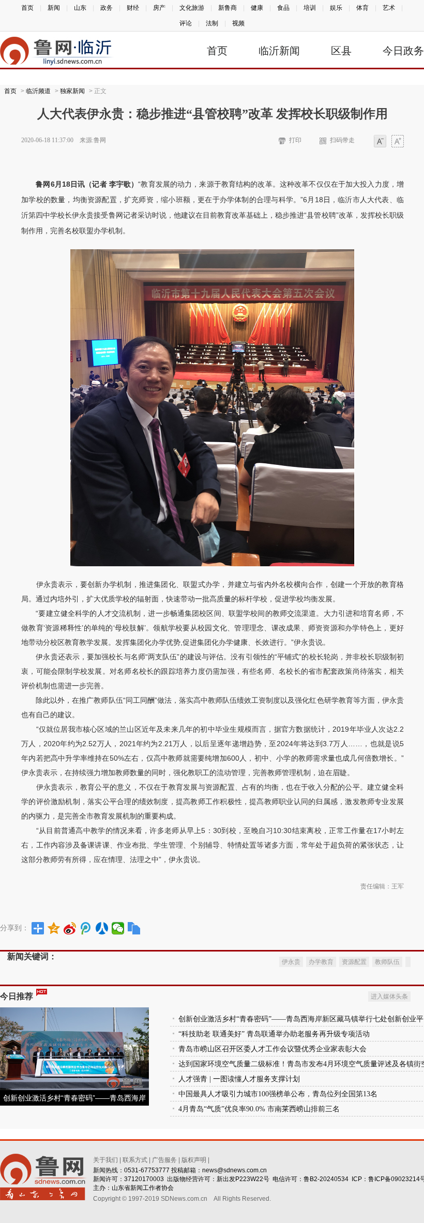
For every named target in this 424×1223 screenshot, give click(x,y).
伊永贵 (291, 961)
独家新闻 (72, 91)
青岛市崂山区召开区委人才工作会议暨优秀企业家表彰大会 (272, 1049)
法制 (212, 23)
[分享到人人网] (102, 928)
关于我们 (105, 1160)
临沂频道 (38, 91)
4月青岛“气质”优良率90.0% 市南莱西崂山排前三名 (259, 1109)
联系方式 (135, 1160)
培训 (310, 7)
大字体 (397, 142)
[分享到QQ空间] (54, 928)
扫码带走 (342, 140)
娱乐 (336, 7)
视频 (238, 23)
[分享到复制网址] (134, 928)
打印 (295, 140)
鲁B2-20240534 (326, 1179)
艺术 (389, 7)
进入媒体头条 (389, 996)
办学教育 (321, 961)
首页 (27, 7)
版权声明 (193, 1160)
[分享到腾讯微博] (86, 928)
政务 (106, 7)
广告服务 (164, 1160)
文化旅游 (191, 7)
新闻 (54, 7)
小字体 (380, 142)
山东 (80, 7)
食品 (283, 7)
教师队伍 (387, 961)
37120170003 (144, 1179)
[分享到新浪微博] (70, 928)
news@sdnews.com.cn (234, 1170)
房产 (159, 7)
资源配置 (354, 961)
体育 (362, 7)
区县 (341, 50)
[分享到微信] (118, 928)
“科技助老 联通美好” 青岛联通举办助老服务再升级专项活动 (274, 1034)
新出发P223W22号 (243, 1179)
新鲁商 (227, 7)
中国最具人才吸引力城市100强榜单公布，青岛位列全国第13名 (277, 1094)
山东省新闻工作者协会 (143, 1187)
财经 (133, 7)
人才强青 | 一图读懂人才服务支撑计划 (239, 1079)
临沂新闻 (279, 50)
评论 (185, 23)
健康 (257, 7)
